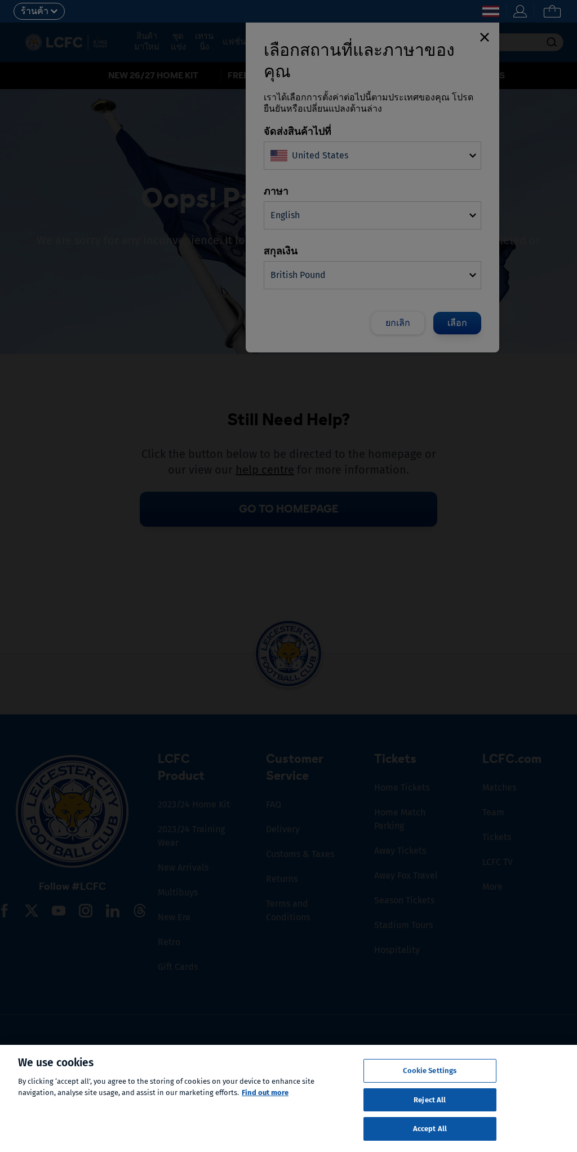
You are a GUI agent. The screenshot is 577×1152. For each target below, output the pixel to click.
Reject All (430, 1100)
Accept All (430, 1128)
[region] (288, 1098)
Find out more (265, 1092)
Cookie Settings (429, 1070)
